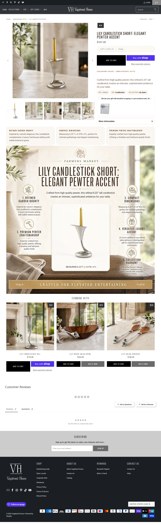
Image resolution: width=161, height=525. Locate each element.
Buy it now (92, 364)
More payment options (140, 64)
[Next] (92, 60)
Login (148, 2)
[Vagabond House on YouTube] (23, 2)
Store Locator (41, 473)
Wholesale (40, 482)
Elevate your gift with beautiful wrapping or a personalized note (125, 98)
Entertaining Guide (42, 469)
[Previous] (8, 60)
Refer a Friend (102, 473)
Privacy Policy (41, 487)
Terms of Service (42, 491)
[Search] (155, 9)
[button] (15, 9)
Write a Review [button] (147, 404)
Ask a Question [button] (126, 404)
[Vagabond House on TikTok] (19, 2)
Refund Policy (41, 496)
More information (107, 121)
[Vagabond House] (80, 9)
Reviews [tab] (9, 409)
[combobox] (147, 9)
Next (151, 19)
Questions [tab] (26, 409)
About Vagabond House (75, 469)
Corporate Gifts (41, 478)
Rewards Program (103, 469)
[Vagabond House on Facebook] (7, 2)
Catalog (69, 478)
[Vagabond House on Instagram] (11, 2)
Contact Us (70, 473)
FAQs (129, 473)
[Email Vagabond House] (3, 2)
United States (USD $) (140, 504)
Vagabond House (18, 514)
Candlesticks (120, 92)
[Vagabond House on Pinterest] (15, 2)
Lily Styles (142, 92)
